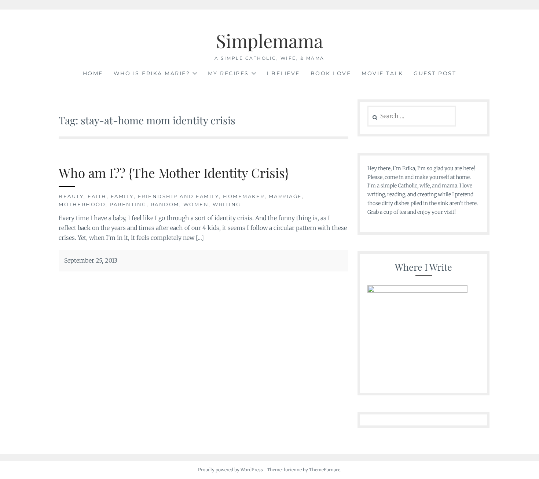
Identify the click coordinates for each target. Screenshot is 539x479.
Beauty (71, 196)
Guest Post (435, 73)
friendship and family (178, 196)
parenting (128, 204)
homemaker (244, 196)
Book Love (331, 73)
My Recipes (228, 73)
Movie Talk (382, 73)
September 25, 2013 (90, 260)
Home (93, 73)
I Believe (283, 73)
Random (165, 204)
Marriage (285, 196)
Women (196, 204)
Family (122, 196)
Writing (227, 204)
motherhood (82, 204)
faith (97, 196)
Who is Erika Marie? (152, 73)
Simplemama (269, 40)
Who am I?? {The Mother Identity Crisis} (174, 172)
